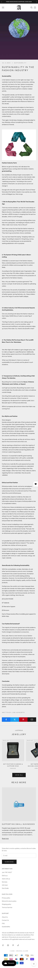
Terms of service (7, 907)
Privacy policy (6, 898)
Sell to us (5, 875)
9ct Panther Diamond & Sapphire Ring (13, 765)
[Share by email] (32, 719)
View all (19, 775)
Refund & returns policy (9, 901)
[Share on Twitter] (15, 719)
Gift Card (5, 885)
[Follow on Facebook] (3, 945)
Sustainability (20, 63)
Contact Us (5, 920)
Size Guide (5, 888)
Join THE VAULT (7, 872)
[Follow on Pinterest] (13, 945)
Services (4, 882)
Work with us (6, 879)
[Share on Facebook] (6, 719)
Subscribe (9, 862)
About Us (5, 917)
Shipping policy (6, 904)
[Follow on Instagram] (8, 945)
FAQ (3, 923)
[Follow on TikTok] (18, 945)
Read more (5, 838)
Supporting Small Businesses (18, 824)
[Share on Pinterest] (23, 719)
